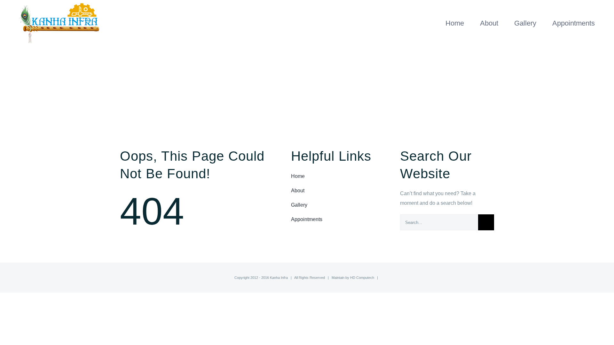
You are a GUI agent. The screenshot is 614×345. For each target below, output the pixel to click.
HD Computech (362, 278)
